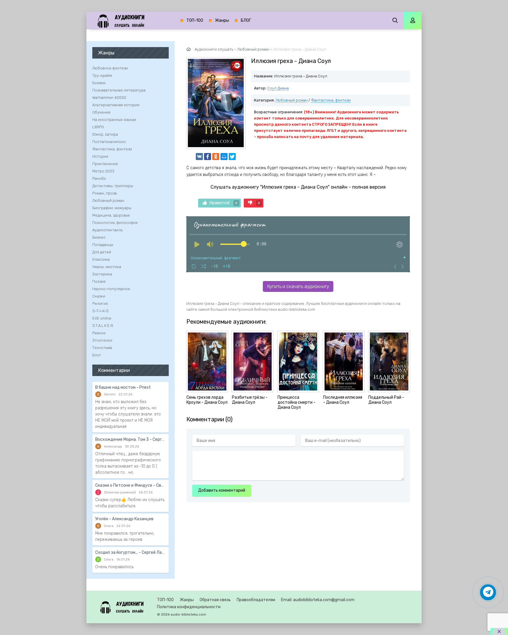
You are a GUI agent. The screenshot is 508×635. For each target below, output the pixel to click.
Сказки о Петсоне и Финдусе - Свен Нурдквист (130, 485)
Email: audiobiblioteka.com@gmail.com (318, 599)
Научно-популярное (111, 289)
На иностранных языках (114, 119)
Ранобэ (99, 178)
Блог (96, 355)
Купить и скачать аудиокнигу (298, 286)
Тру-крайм (102, 75)
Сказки (98, 296)
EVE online (101, 318)
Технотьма (102, 347)
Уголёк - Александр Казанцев (124, 518)
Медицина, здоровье (111, 215)
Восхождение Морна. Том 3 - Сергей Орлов (130, 439)
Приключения (105, 164)
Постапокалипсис (109, 141)
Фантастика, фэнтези (331, 100)
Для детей (101, 252)
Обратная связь (215, 599)
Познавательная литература (119, 90)
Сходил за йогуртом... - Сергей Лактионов (130, 552)
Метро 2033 (103, 171)
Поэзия (99, 281)
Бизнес (99, 237)
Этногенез (102, 340)
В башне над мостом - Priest (123, 387)
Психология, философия (115, 222)
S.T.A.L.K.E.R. (103, 325)
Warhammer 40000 (109, 97)
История (100, 156)
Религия (100, 303)
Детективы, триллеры (112, 186)
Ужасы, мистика (106, 267)
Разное (99, 333)
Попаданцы (102, 244)
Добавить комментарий (221, 490)
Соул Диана (278, 88)
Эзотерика (102, 274)
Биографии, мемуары (111, 208)
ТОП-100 (194, 20)
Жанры (222, 20)
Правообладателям (256, 599)
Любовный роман (291, 100)
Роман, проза (104, 193)
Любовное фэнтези (110, 68)
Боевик (99, 83)
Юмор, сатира (105, 134)
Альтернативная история (115, 105)
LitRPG (98, 127)
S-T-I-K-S (100, 311)
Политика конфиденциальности (188, 606)
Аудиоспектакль (107, 230)
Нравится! (224, 202)
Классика (101, 259)
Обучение (101, 112)
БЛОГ (246, 20)
